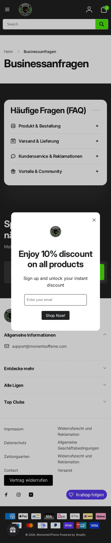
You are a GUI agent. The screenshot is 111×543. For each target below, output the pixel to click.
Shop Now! (55, 315)
